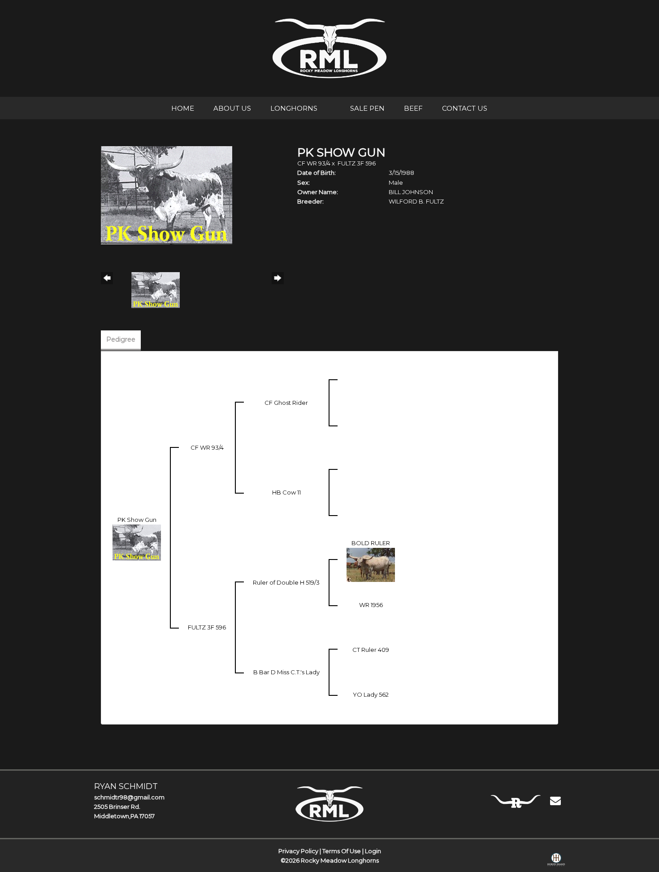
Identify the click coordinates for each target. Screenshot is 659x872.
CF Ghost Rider (286, 402)
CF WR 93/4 (313, 163)
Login (373, 851)
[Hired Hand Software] (556, 861)
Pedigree (120, 339)
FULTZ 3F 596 (357, 163)
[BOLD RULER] (371, 564)
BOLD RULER (370, 543)
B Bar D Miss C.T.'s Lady (286, 672)
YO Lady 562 (371, 694)
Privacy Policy (298, 851)
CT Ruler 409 (370, 649)
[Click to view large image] (166, 194)
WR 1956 (371, 604)
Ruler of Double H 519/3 (286, 582)
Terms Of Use (341, 851)
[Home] (329, 803)
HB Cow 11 (286, 492)
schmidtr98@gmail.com (129, 797)
